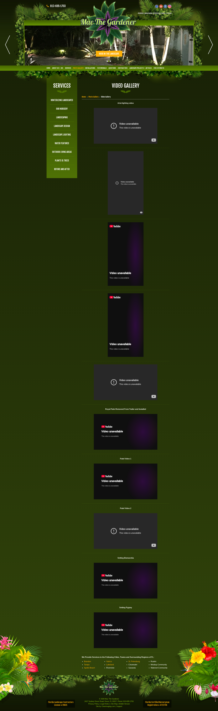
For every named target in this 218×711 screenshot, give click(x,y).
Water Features (62, 143)
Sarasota (132, 668)
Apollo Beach (89, 668)
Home (48, 68)
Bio (62, 68)
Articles (149, 68)
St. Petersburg (134, 661)
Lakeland (110, 665)
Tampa (86, 665)
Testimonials (102, 68)
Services (68, 68)
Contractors (122, 68)
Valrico (109, 661)
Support (119, 706)
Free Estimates (159, 68)
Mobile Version (124, 704)
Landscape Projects (136, 68)
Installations (90, 68)
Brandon (87, 661)
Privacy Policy (93, 704)
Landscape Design (62, 126)
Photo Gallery (78, 68)
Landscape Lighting (62, 134)
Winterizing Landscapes (62, 100)
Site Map (114, 704)
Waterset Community (159, 668)
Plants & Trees (62, 160)
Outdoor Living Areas (62, 152)
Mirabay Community (159, 665)
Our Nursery (62, 108)
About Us (55, 68)
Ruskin (153, 661)
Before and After (62, 169)
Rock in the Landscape (109, 53)
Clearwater (132, 665)
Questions (112, 68)
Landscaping (62, 117)
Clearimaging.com (108, 706)
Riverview (110, 668)
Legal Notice (105, 704)
